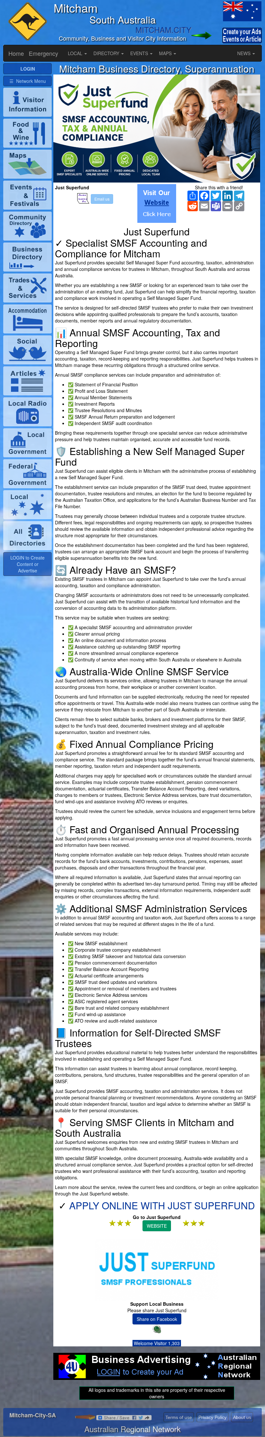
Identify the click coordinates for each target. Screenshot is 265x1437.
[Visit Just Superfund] (156, 203)
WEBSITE (157, 1226)
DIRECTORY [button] (107, 53)
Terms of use (178, 1417)
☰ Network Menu (27, 81)
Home (16, 53)
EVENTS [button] (139, 53)
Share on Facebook (157, 1319)
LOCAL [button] (76, 53)
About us (242, 1417)
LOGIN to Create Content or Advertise (27, 564)
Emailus (102, 199)
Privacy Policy (212, 1417)
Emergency (43, 53)
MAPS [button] (166, 53)
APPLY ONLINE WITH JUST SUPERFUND (162, 1205)
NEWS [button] (244, 53)
